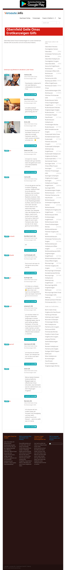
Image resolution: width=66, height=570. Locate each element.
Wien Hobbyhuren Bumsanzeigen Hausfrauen (51, 358)
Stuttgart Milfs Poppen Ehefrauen (52, 352)
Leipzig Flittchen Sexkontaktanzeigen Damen (51, 341)
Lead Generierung (12, 568)
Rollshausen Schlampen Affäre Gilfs (53, 70)
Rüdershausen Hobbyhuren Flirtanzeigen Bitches (53, 122)
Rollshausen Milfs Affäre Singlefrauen (53, 82)
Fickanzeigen (36, 18)
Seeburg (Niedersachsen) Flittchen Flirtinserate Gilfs (53, 299)
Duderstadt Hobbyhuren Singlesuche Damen (53, 155)
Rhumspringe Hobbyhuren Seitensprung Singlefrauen (53, 279)
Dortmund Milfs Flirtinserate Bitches (51, 330)
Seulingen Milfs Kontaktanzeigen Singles (53, 189)
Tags (59, 18)
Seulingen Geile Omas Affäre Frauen (53, 165)
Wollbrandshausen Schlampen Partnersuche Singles (53, 239)
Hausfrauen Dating (25, 18)
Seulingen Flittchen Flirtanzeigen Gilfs (53, 170)
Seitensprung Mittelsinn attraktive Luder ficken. (19, 70)
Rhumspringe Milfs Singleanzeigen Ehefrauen (53, 287)
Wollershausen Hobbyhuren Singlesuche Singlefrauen (53, 209)
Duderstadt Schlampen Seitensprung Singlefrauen (53, 149)
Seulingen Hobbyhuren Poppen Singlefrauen (53, 183)
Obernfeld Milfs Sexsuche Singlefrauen (53, 65)
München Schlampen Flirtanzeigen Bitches (51, 321)
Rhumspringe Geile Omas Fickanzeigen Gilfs (53, 294)
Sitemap (18, 568)
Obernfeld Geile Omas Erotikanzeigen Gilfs (30, 78)
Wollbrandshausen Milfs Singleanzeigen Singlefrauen (53, 253)
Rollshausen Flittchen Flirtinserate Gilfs (53, 95)
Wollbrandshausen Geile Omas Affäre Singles (53, 259)
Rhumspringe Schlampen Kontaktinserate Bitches (53, 272)
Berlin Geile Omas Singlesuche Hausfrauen (52, 311)
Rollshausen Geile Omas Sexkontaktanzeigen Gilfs (53, 88)
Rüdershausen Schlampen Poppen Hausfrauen (53, 114)
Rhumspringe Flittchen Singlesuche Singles (53, 265)
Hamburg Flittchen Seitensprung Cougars (52, 316)
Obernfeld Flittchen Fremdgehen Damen (53, 48)
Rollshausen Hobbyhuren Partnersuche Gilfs (53, 76)
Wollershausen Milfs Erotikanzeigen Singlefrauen (53, 217)
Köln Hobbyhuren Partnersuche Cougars (52, 326)
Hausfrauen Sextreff (21, 566)
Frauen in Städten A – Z (49, 18)
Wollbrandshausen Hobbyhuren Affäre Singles (53, 246)
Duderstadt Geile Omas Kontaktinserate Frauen (53, 135)
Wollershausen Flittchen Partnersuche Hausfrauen (53, 195)
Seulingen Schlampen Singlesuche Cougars (53, 177)
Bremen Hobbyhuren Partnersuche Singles (51, 347)
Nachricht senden (30, 94)
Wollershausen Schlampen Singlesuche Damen (53, 202)
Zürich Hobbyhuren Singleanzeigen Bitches (52, 365)
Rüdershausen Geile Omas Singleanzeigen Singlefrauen (53, 102)
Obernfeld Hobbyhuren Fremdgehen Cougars (53, 60)
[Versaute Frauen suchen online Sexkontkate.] (14, 13)
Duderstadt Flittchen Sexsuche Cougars (53, 141)
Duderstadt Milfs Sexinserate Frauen (53, 160)
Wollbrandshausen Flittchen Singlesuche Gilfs (53, 231)
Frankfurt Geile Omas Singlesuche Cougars (52, 335)
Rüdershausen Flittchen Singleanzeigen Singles (53, 109)
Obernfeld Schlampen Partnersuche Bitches (53, 54)
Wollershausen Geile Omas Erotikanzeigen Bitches (53, 224)
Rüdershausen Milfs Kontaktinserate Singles (53, 129)
